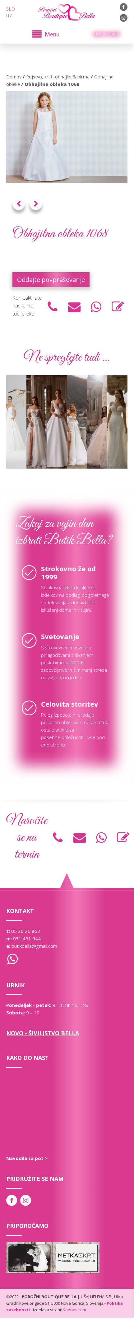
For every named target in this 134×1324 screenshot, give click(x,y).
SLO (10, 9)
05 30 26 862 (25, 931)
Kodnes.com (74, 1309)
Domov (13, 76)
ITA (9, 16)
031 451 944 (27, 938)
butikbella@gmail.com (34, 946)
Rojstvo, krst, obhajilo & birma (58, 76)
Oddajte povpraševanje (51, 279)
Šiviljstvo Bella (106, 34)
